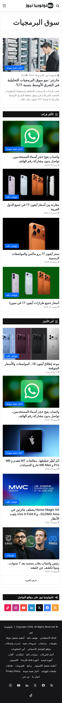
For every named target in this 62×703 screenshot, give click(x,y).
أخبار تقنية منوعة (31, 671)
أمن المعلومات (18, 649)
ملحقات (9, 665)
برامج (29, 665)
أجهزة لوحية (46, 660)
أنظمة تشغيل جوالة (15, 637)
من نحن (26, 676)
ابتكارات (20, 654)
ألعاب (10, 654)
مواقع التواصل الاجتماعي (39, 649)
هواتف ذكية (32, 637)
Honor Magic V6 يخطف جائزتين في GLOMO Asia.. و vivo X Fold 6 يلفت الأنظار (34, 514)
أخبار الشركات (47, 654)
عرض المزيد (31, 580)
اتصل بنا (36, 676)
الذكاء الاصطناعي (48, 637)
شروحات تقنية (29, 643)
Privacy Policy (13, 671)
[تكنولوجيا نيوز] (39, 5)
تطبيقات (53, 643)
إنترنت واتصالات (12, 643)
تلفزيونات (19, 665)
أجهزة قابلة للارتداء (30, 660)
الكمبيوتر (14, 660)
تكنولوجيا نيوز (51, 75)
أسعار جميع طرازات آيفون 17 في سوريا (34, 303)
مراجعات (42, 643)
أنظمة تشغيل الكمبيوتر (45, 665)
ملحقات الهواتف (48, 671)
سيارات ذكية (32, 654)
